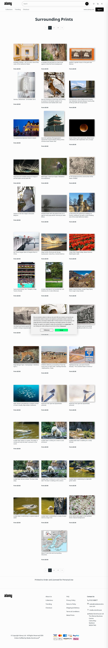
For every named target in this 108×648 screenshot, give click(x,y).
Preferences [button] (63, 326)
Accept (61, 330)
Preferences (47, 330)
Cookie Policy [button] (68, 324)
